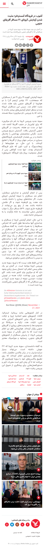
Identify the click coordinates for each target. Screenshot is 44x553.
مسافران (22, 385)
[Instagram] (17, 524)
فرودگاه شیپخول (11, 382)
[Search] (12, 4)
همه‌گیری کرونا (12, 376)
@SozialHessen (11, 300)
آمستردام (21, 376)
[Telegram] (12, 524)
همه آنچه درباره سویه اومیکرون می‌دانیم (18, 165)
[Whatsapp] (27, 45)
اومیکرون (21, 379)
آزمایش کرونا (37, 385)
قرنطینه (29, 385)
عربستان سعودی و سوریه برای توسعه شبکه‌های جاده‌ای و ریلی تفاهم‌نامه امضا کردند (24, 418)
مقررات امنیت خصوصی (33, 536)
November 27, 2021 (34, 307)
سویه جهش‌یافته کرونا (24, 382)
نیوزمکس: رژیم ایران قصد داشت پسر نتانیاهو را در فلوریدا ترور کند (22, 503)
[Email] (20, 45)
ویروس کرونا (37, 379)
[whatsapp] (7, 524)
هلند (28, 376)
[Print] (16, 45)
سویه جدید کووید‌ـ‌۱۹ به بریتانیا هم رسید (17, 174)
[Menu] (4, 4)
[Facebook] (31, 45)
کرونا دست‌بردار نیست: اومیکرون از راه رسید (16, 184)
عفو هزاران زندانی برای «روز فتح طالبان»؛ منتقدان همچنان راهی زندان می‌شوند (24, 447)
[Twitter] (24, 45)
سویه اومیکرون (12, 379)
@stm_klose (25, 298)
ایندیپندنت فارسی (29, 38)
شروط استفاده (35, 532)
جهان (29, 394)
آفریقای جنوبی (36, 382)
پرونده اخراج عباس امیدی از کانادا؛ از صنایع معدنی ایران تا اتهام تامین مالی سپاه (23, 475)
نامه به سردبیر (17, 532)
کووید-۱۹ (29, 379)
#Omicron (11, 290)
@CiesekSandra (10, 298)
